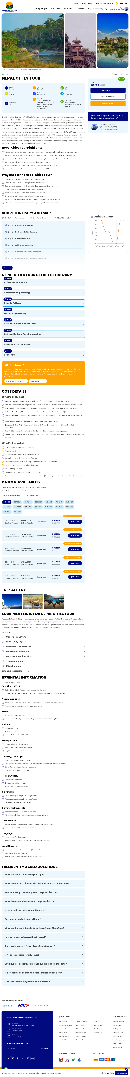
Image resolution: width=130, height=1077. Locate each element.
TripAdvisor (20, 74)
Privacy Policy (62, 1029)
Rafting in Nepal (118, 1043)
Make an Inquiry (108, 103)
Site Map (97, 1029)
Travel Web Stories (64, 1040)
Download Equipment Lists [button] (13, 671)
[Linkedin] (18, 1058)
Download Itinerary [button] (15, 381)
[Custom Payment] (105, 1059)
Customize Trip (37, 381)
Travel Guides (62, 1021)
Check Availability (107, 97)
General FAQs (98, 1025)
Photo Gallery (80, 1025)
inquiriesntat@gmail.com (112, 129)
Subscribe (44, 1048)
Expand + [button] (7, 268)
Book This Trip (108, 90)
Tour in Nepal (25, 69)
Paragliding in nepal (119, 1040)
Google (42, 74)
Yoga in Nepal (117, 1047)
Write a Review (81, 1040)
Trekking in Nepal (118, 1021)
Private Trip (32, 495)
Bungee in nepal (118, 1036)
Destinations (10, 69)
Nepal (18, 69)
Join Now (75, 522)
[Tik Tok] (23, 1058)
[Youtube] (32, 1058)
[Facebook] (9, 1058)
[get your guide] (41, 1005)
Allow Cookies (122, 1073)
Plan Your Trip (81, 1029)
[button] (102, 9)
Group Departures (11, 495)
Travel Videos (62, 1032)
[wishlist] (107, 9)
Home (3, 69)
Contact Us (97, 9)
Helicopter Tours (118, 1032)
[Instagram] (13, 1058)
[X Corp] (28, 1058)
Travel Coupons (81, 1021)
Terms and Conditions (65, 1025)
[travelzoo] (23, 1005)
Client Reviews (81, 1036)
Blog (89, 9)
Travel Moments (63, 1036)
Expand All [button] (6, 632)
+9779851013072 (118, 9)
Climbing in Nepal (118, 1029)
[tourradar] (8, 1005)
